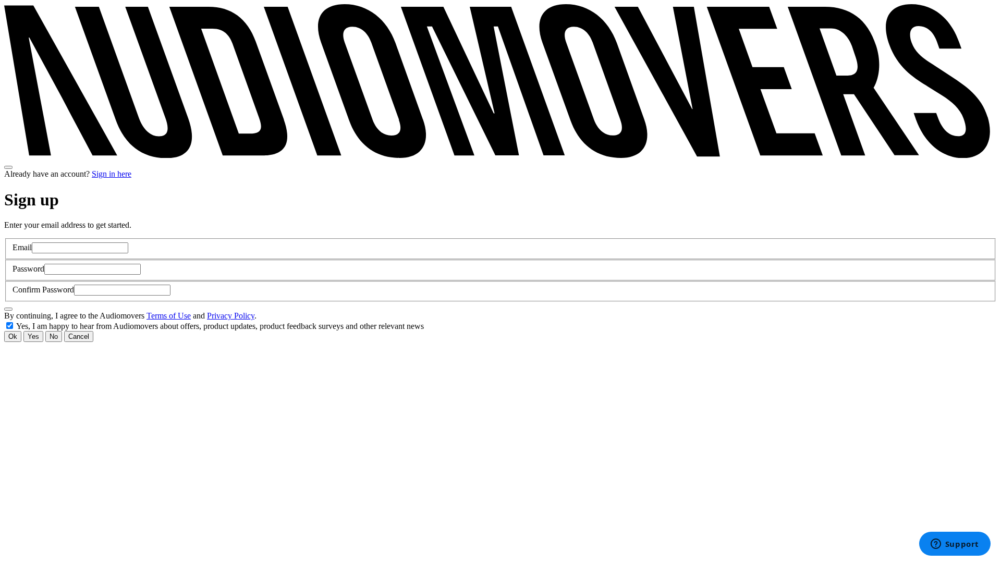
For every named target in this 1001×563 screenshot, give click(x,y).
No (54, 336)
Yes (33, 336)
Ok (12, 336)
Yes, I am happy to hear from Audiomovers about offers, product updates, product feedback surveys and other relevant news (220, 326)
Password (28, 268)
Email (22, 247)
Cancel (78, 336)
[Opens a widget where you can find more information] (955, 545)
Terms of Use (169, 315)
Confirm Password (43, 289)
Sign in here (111, 173)
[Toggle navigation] (8, 167)
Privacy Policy (230, 315)
